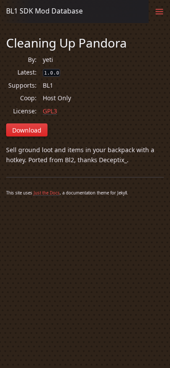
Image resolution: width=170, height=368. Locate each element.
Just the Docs (47, 193)
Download (26, 130)
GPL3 (50, 111)
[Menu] (159, 11)
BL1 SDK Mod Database (44, 11)
